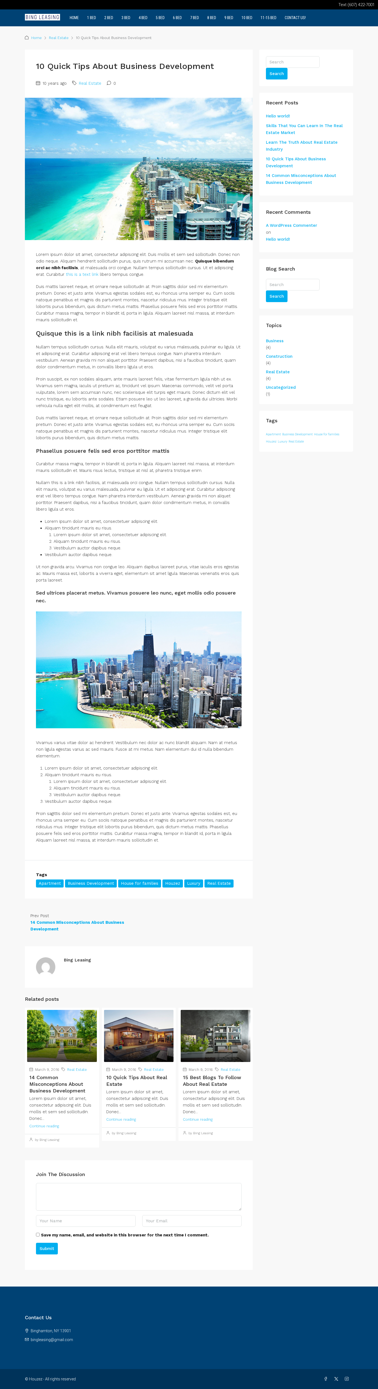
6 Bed (177, 18)
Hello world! (278, 116)
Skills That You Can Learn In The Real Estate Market (304, 129)
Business (275, 340)
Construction (279, 356)
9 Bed (228, 18)
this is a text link (82, 274)
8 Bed (211, 18)
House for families (139, 883)
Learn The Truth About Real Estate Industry (302, 146)
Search (277, 73)
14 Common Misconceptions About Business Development (57, 1084)
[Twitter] (337, 1379)
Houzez (172, 883)
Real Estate (59, 38)
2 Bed (108, 18)
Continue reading (44, 1126)
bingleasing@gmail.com (52, 1339)
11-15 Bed (268, 18)
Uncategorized (281, 387)
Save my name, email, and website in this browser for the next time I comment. (125, 1235)
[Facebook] (327, 1379)
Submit (47, 1248)
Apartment (50, 883)
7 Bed (194, 18)
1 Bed (91, 18)
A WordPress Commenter (291, 225)
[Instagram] (348, 1379)
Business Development (91, 883)
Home (74, 18)
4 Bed (143, 18)
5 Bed (160, 18)
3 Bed (125, 18)
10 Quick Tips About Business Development (296, 162)
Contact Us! (295, 18)
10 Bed (247, 18)
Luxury (193, 883)
